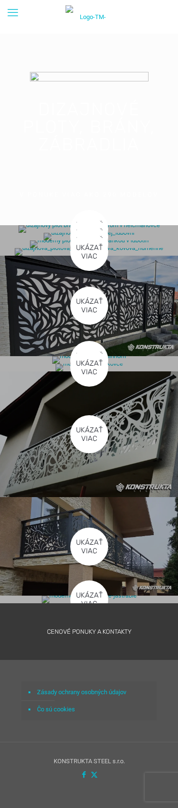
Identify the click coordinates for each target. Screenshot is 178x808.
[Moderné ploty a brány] (89, 17)
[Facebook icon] (84, 774)
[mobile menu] (13, 13)
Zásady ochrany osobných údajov (81, 692)
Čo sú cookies (56, 709)
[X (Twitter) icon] (94, 774)
